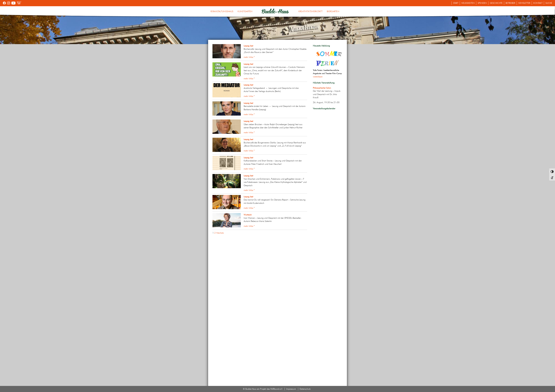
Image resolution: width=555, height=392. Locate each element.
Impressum (291, 389)
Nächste (220, 233)
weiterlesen (318, 76)
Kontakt (537, 3)
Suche (548, 3)
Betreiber (510, 3)
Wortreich (248, 215)
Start (455, 3)
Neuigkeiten (468, 3)
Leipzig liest (248, 46)
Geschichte (496, 3)
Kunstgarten (245, 11)
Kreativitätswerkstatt (310, 11)
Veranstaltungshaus (221, 11)
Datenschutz (305, 389)
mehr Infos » (249, 57)
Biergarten (333, 11)
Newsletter (524, 3)
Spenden (482, 3)
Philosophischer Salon (322, 88)
